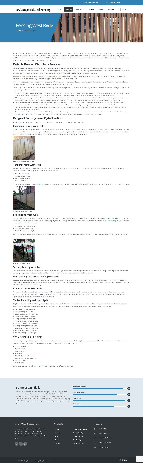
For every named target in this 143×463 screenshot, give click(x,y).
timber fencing (41, 184)
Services (79, 9)
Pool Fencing (77, 440)
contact (110, 9)
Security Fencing (78, 433)
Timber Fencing (78, 436)
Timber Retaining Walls (80, 429)
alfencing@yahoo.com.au (107, 438)
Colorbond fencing (47, 129)
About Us (68, 9)
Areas (101, 9)
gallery (91, 9)
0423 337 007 (41, 366)
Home (59, 9)
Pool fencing (112, 221)
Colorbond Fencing (79, 443)
